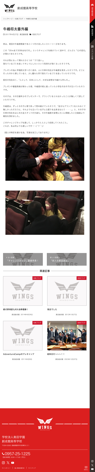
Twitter (92, 465)
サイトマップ (32, 468)
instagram (92, 461)
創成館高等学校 (45, 424)
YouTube (92, 469)
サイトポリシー (6, 468)
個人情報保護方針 (20, 468)
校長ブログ (36, 34)
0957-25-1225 (17, 454)
